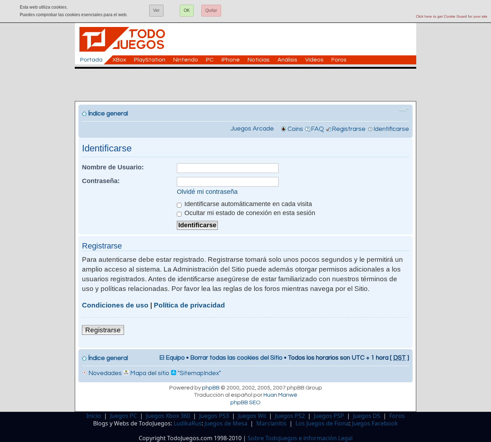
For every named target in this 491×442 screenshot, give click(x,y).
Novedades (104, 373)
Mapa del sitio (149, 373)
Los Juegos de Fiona (322, 423)
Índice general (108, 113)
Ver (156, 10)
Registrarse (349, 129)
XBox (119, 60)
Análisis (287, 60)
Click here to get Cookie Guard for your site (451, 16)
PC (210, 60)
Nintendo (185, 60)
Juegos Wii (252, 416)
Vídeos (314, 60)
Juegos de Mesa (226, 423)
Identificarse (391, 129)
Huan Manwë (280, 395)
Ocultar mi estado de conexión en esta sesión (249, 213)
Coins (295, 129)
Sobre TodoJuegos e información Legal (300, 438)
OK (187, 10)
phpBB (211, 388)
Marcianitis (271, 423)
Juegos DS (366, 416)
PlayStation (149, 60)
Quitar (211, 10)
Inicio (93, 416)
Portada (91, 60)
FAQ (317, 129)
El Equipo (172, 358)
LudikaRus (188, 423)
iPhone (230, 60)
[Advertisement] (249, 85)
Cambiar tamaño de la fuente (404, 109)
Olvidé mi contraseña (207, 191)
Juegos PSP (329, 416)
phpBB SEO (245, 402)
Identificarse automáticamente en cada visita (247, 204)
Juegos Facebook (375, 423)
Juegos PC (123, 416)
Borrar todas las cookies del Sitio (236, 358)
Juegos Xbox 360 (168, 416)
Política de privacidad (189, 305)
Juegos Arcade (252, 129)
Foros (339, 60)
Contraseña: (101, 180)
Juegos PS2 (290, 416)
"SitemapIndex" (198, 373)
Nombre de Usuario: (113, 167)
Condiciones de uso (115, 305)
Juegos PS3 (214, 416)
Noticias (259, 60)
